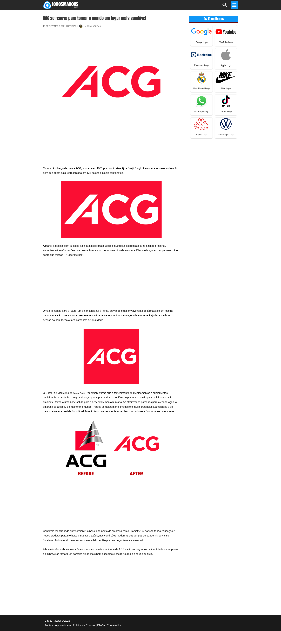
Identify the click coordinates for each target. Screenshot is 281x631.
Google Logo (201, 42)
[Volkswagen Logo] (225, 123)
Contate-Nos (114, 625)
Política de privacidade (58, 625)
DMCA (101, 625)
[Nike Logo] (225, 77)
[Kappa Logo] (201, 123)
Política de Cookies (84, 625)
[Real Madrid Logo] (201, 77)
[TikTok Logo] (225, 100)
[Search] (224, 6)
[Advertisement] (111, 42)
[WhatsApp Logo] (201, 100)
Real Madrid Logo (201, 88)
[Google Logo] (201, 31)
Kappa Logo (201, 134)
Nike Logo (226, 88)
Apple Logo (226, 65)
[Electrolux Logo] (201, 54)
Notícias (71, 26)
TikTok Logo (226, 111)
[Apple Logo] (225, 54)
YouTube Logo (226, 42)
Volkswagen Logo (226, 134)
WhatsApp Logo (201, 111)
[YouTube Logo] (225, 31)
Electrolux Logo (201, 65)
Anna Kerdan (94, 26)
